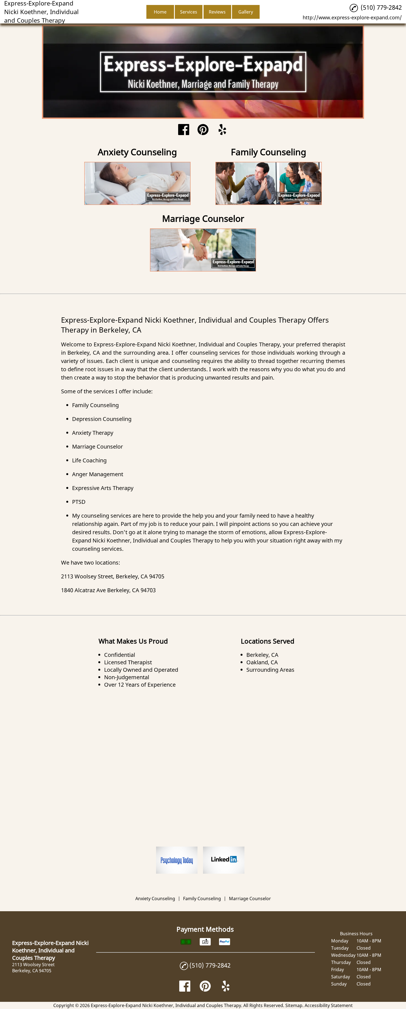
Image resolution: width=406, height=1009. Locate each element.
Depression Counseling (101, 419)
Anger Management (97, 474)
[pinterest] (203, 130)
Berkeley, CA (83, 352)
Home (160, 12)
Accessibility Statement (329, 1005)
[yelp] (222, 130)
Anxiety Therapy (92, 432)
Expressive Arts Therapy (102, 488)
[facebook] (183, 130)
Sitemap (293, 1005)
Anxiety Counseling (155, 898)
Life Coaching (89, 460)
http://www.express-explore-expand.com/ (352, 17)
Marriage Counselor (97, 446)
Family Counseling (95, 405)
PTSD (79, 501)
